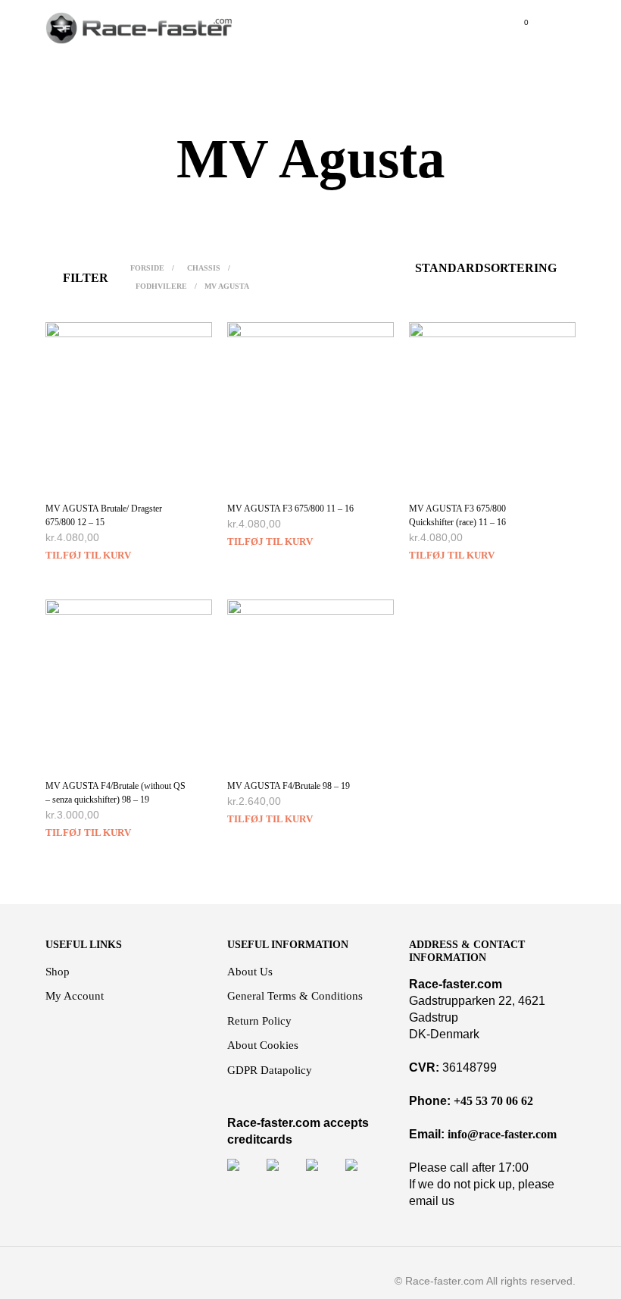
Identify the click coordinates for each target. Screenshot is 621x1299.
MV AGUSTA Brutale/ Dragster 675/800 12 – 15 (103, 515)
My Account (74, 996)
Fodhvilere (161, 286)
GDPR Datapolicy (269, 1070)
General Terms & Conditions (295, 996)
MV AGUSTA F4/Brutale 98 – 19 (288, 786)
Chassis (203, 268)
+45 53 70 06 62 (493, 1100)
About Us (250, 972)
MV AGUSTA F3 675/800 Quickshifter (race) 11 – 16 (457, 515)
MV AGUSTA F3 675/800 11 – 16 (290, 508)
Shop (57, 972)
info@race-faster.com (502, 1134)
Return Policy (259, 1021)
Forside (147, 268)
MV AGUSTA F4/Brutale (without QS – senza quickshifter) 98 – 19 (115, 793)
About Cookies (262, 1045)
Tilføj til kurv (88, 555)
